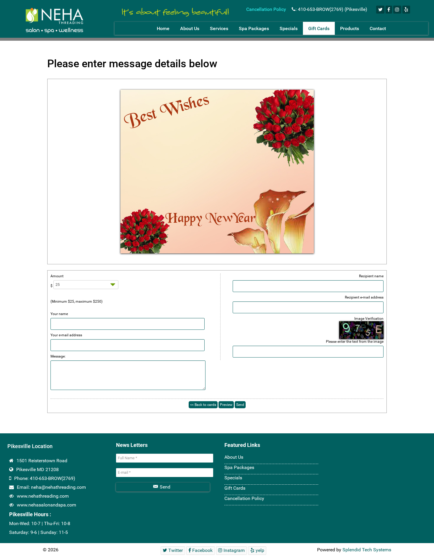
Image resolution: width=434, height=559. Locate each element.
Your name (59, 314)
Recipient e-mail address (364, 297)
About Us (233, 457)
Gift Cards (234, 488)
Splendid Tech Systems (366, 550)
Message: (58, 356)
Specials (233, 478)
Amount (56, 276)
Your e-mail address (66, 335)
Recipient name (371, 276)
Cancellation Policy (266, 9)
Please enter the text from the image (355, 342)
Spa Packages (239, 467)
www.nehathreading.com (43, 496)
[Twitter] (380, 10)
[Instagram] (397, 10)
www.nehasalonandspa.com (46, 505)
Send (164, 487)
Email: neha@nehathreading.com (51, 487)
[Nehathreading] (173, 10)
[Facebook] (389, 10)
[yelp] (406, 10)
